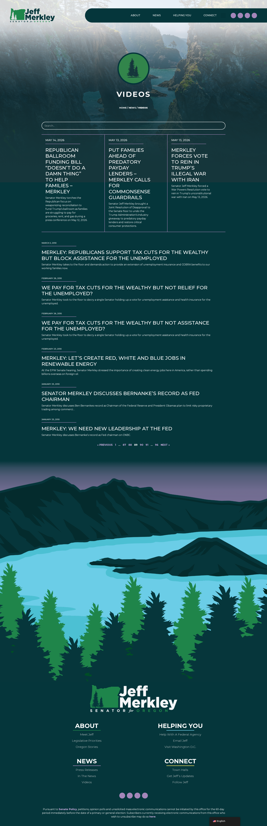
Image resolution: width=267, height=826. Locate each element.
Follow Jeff (180, 782)
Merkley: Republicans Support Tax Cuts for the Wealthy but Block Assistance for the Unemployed (125, 255)
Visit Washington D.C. (180, 746)
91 (147, 444)
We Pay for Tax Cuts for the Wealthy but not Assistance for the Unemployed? (125, 326)
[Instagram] (240, 15)
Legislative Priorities (87, 740)
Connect (210, 15)
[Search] (221, 125)
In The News (87, 776)
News (157, 15)
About (135, 15)
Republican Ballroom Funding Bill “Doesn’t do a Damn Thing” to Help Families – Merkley (65, 171)
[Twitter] (254, 15)
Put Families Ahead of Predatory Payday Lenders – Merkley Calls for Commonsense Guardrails (129, 173)
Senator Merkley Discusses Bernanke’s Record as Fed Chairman (120, 396)
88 (130, 444)
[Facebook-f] (233, 15)
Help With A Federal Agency (180, 734)
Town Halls (180, 769)
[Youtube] (247, 15)
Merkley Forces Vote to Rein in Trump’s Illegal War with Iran (189, 165)
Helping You (182, 15)
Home (123, 107)
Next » (165, 444)
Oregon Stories (87, 746)
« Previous (105, 444)
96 (156, 444)
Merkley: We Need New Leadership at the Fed (107, 429)
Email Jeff (180, 740)
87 (124, 444)
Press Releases (87, 769)
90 (141, 444)
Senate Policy (68, 809)
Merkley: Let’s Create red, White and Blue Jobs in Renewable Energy (113, 361)
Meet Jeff (86, 734)
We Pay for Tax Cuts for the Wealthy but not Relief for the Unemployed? (125, 290)
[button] (223, 15)
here (152, 816)
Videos (87, 782)
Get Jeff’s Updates (180, 776)
